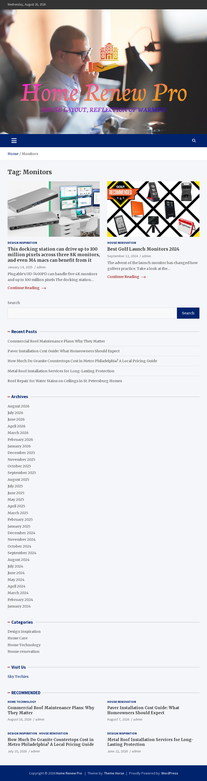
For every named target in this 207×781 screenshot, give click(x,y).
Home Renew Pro (69, 773)
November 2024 (22, 539)
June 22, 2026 (117, 751)
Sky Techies (18, 676)
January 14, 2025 (20, 267)
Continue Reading (24, 288)
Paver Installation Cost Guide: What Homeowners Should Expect (64, 351)
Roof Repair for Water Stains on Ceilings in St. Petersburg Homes (65, 381)
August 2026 (19, 406)
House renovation (121, 243)
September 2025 (22, 472)
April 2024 (16, 586)
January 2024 (19, 606)
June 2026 (16, 419)
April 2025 (16, 506)
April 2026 (16, 426)
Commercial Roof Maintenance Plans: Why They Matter (56, 341)
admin (41, 267)
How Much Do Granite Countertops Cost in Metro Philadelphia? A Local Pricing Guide (82, 361)
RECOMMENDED (25, 693)
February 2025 (20, 519)
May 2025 (16, 499)
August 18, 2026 (19, 719)
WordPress (169, 773)
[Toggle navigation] (14, 140)
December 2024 (21, 533)
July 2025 (15, 486)
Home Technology (24, 645)
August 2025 (18, 479)
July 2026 (15, 412)
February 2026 (20, 439)
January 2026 (19, 446)
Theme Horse (114, 773)
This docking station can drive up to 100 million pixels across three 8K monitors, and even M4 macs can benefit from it (54, 254)
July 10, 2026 (17, 751)
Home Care (18, 638)
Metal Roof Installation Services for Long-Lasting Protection (61, 371)
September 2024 (22, 553)
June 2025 (16, 493)
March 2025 (18, 513)
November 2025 (21, 459)
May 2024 (16, 579)
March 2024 (18, 593)
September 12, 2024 (122, 256)
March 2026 (18, 432)
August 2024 (19, 559)
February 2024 (20, 599)
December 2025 (21, 452)
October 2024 (19, 546)
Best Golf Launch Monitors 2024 (143, 249)
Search (14, 302)
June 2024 (16, 573)
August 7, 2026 (118, 719)
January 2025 (19, 526)
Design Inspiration (22, 243)
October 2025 (19, 466)
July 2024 (15, 566)
